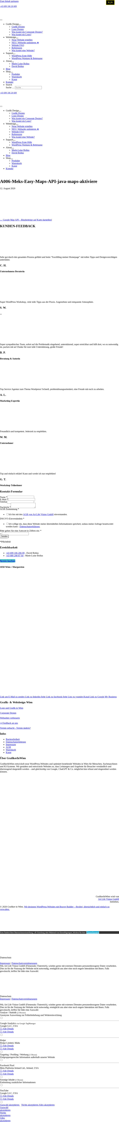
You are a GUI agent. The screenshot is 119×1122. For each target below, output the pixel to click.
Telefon (3, 502)
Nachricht (5, 507)
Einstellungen (92, 932)
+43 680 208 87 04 (14, 555)
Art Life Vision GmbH (108, 899)
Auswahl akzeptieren (10, 1105)
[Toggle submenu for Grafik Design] (20, 24)
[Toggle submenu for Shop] (12, 72)
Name (3, 497)
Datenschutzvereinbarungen (24, 963)
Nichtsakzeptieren (5, 1114)
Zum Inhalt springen (9, 1)
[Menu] (1, 19)
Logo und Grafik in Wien (11, 708)
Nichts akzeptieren (30, 1105)
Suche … (10, 87)
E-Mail (4, 499)
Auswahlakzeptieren (5, 1108)
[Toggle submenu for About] (13, 61)
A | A (110, 2)
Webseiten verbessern (10, 718)
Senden (4, 536)
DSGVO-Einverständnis (12, 518)
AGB (8, 747)
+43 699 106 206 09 (15, 553)
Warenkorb (11, 750)
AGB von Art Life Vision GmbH (38, 514)
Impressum (11, 744)
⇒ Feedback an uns (9, 723)
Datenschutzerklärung (30, 526)
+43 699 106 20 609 (8, 6)
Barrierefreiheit (13, 739)
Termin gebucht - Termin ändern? (15, 728)
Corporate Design (8, 713)
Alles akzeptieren (47, 1105)
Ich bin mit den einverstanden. (38, 514)
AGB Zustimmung (9, 509)
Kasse (8, 752)
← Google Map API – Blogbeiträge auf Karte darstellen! (26, 220)
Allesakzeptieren (5, 1119)
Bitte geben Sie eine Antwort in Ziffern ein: (20, 531)
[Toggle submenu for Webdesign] (17, 124)
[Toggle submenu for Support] (14, 53)
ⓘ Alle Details (7, 1028)
